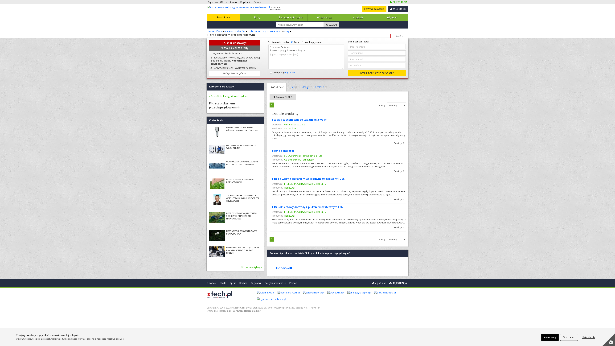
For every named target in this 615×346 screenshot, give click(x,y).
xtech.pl (239, 307)
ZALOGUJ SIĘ (399, 8)
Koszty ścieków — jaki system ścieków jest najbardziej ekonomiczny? (241, 216)
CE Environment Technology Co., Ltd (303, 155)
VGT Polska (290, 128)
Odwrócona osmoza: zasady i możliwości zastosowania (242, 163)
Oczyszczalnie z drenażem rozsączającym (240, 181)
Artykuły (358, 17)
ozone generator (283, 150)
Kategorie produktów (221, 86)
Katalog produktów (235, 31)
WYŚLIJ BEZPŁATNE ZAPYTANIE (377, 73)
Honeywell (289, 187)
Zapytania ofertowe (291, 17)
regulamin (289, 72)
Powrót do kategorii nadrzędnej (228, 96)
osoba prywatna (313, 42)
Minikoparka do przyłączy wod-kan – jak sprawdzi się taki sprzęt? (243, 250)
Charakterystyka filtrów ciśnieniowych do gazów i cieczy (243, 129)
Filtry (286, 31)
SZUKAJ (332, 24)
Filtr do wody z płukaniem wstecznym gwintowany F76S (308, 179)
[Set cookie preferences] (608, 339)
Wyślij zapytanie (375, 8)
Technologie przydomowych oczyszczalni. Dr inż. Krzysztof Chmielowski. (242, 198)
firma (296, 42)
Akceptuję (284, 72)
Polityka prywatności (275, 282)
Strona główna (214, 31)
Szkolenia (320, 87)
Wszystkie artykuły (250, 267)
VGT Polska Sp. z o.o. (295, 124)
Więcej (391, 17)
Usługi (307, 87)
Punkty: (399, 143)
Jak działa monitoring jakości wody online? (241, 146)
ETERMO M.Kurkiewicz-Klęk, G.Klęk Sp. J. (305, 183)
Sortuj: (382, 105)
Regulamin (256, 282)
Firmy (257, 17)
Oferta (223, 282)
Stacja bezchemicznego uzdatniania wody (299, 119)
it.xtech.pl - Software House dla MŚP (240, 310)
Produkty (222, 17)
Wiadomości (324, 17)
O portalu (211, 282)
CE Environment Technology (299, 159)
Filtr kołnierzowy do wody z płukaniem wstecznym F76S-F (309, 207)
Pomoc (293, 282)
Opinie (233, 282)
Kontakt (243, 282)
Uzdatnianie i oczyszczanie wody (265, 31)
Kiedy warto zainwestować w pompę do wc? (241, 232)
